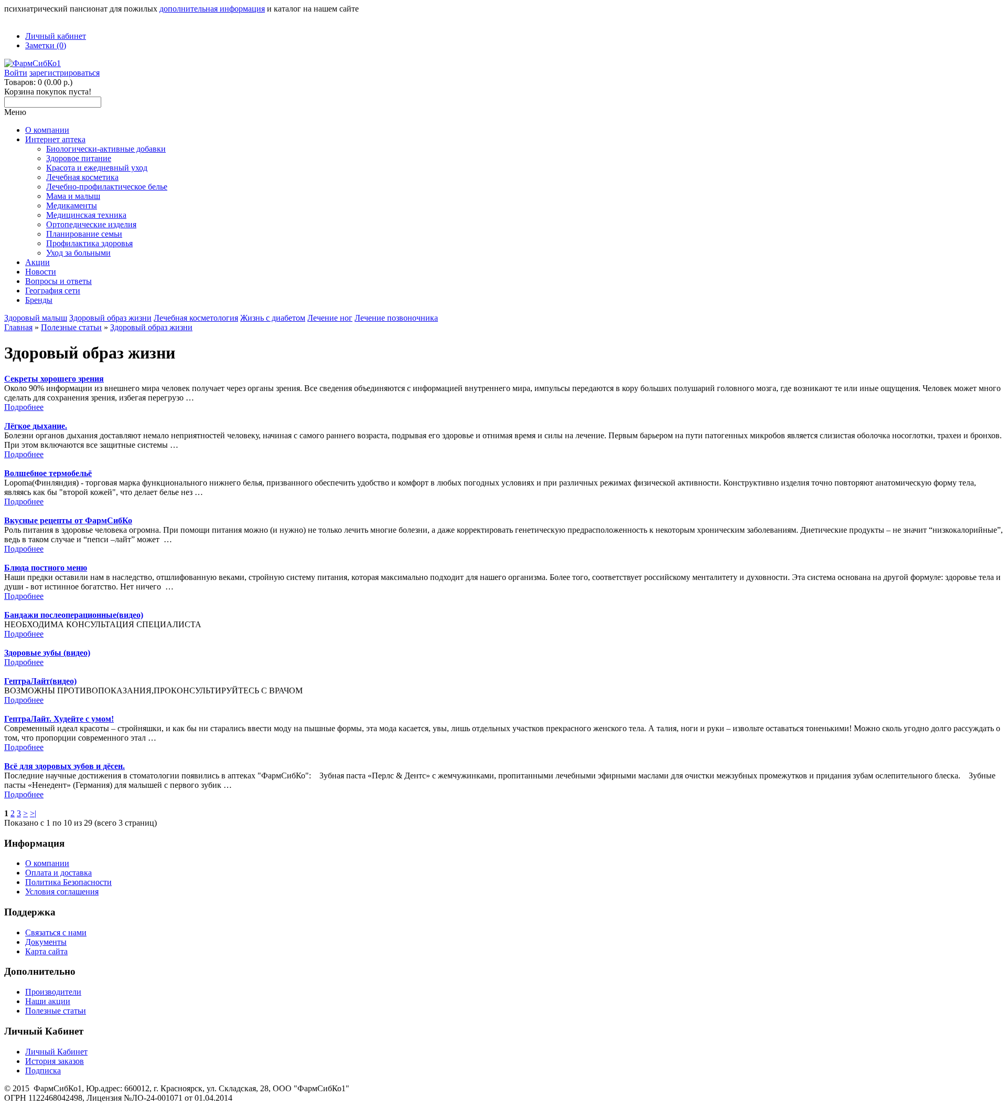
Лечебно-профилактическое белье (106, 186)
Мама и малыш (73, 196)
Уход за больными (78, 252)
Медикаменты (71, 205)
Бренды (38, 300)
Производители (53, 991)
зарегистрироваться (64, 72)
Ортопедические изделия (91, 224)
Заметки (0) (45, 45)
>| (33, 813)
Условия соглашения (62, 891)
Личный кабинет (55, 35)
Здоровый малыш (35, 317)
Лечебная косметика (82, 177)
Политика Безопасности (68, 882)
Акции (37, 262)
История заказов (54, 1061)
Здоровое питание (78, 158)
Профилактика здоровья (89, 243)
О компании (47, 129)
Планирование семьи (84, 233)
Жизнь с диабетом (272, 317)
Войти (15, 72)
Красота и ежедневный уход (96, 167)
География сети (52, 290)
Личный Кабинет (56, 1051)
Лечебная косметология (196, 317)
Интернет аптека (55, 139)
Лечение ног (329, 317)
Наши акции (47, 1001)
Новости (40, 271)
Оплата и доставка (58, 872)
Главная (18, 327)
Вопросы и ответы (58, 281)
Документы (46, 941)
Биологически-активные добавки (106, 148)
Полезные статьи (71, 327)
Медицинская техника (86, 214)
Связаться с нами (56, 932)
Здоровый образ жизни (110, 317)
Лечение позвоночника (396, 317)
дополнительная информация (212, 8)
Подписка (43, 1070)
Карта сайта (46, 951)
